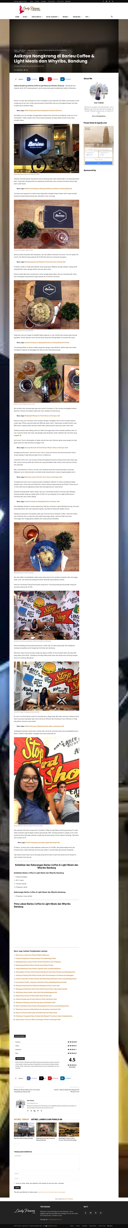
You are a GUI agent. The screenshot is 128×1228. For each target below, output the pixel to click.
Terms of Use (60, 1)
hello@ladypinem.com (55, 1219)
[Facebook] (103, 1)
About (31, 1)
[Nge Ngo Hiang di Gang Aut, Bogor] (24, 1130)
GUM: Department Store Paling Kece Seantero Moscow (43, 110)
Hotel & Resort (52, 17)
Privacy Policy (51, 1)
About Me (88, 78)
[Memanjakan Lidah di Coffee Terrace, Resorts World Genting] (69, 1130)
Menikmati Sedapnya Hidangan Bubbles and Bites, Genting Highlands (48, 188)
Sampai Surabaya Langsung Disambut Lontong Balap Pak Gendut (47, 342)
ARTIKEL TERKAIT (21, 1119)
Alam (25, 17)
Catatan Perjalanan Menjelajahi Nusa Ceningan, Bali (42, 501)
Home (17, 17)
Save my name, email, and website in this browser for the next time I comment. (40, 1183)
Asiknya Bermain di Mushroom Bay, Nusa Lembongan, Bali (44, 726)
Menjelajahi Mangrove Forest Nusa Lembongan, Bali (42, 416)
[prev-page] (15, 1144)
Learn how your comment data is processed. (51, 1192)
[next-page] (18, 1144)
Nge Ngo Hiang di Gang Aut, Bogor (23, 1138)
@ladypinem (67, 1199)
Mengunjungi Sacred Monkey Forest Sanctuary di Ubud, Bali (45, 262)
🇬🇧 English (68, 1)
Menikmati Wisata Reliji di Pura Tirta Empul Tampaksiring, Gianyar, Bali (27, 1091)
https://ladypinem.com (32, 1103)
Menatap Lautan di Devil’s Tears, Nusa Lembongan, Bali (43, 477)
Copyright (43, 1)
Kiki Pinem (20, 70)
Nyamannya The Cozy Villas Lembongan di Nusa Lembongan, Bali (38, 1019)
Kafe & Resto (36, 17)
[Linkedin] (35, 1111)
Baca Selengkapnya (99, 116)
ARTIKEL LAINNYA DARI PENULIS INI (46, 1119)
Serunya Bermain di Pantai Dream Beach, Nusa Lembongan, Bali (46, 447)
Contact (37, 1)
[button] (112, 17)
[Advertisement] (80, 9)
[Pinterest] (109, 1)
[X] (112, 1)
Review (65, 17)
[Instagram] (106, 1)
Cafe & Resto (22, 50)
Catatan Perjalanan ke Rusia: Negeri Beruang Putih (43, 842)
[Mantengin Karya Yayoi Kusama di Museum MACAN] (46, 1130)
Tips (86, 17)
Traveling (76, 17)
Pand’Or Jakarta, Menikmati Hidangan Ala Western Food (66, 1091)
